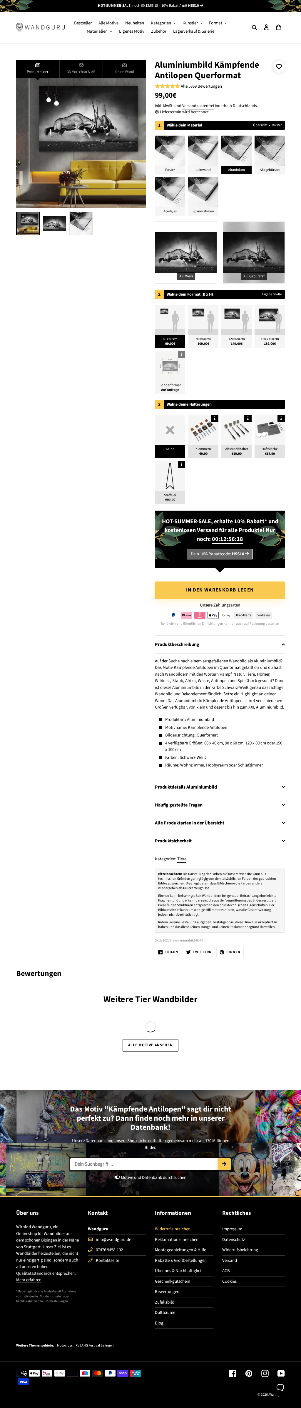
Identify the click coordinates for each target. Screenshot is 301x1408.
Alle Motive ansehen (150, 1045)
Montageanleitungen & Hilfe (180, 1250)
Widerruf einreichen (172, 1229)
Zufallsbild (164, 1302)
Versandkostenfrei (198, 106)
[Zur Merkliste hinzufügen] (279, 67)
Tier (143, 999)
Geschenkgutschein (172, 1281)
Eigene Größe (272, 294)
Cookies (229, 1281)
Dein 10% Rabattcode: (217, 554)
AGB (226, 1271)
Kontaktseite (107, 1260)
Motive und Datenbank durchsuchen (153, 1177)
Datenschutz (233, 1240)
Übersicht (260, 125)
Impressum (232, 1229)
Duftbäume (165, 1312)
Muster (277, 125)
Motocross (65, 1345)
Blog (159, 1323)
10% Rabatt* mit (180, 5)
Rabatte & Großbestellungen (181, 1260)
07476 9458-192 (109, 1250)
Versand (229, 1260)
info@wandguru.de (113, 1240)
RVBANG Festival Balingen (95, 1345)
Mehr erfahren (28, 1280)
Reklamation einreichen (176, 1240)
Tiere (181, 859)
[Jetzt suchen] (224, 1164)
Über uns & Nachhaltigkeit (179, 1271)
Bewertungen (167, 1292)
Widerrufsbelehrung (240, 1250)
